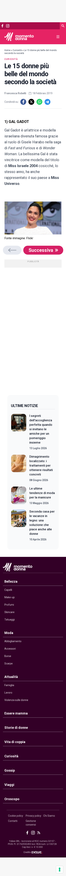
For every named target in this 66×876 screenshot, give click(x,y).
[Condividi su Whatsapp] (39, 102)
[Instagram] (7, 25)
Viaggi (9, 785)
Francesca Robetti (15, 93)
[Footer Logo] (33, 568)
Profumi (9, 604)
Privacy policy (33, 815)
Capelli (8, 589)
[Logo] (19, 36)
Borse (7, 656)
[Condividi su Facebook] (23, 102)
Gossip (9, 770)
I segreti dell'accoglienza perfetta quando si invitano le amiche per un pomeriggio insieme (40, 429)
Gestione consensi (31, 822)
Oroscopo (11, 799)
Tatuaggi (9, 619)
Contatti (12, 820)
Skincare (9, 612)
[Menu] (58, 36)
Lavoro (8, 692)
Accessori (10, 648)
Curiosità (17, 50)
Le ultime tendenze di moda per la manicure (42, 493)
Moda (8, 633)
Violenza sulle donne (16, 700)
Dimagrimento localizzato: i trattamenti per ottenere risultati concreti (41, 465)
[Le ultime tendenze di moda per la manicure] (18, 495)
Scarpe (8, 663)
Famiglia (9, 685)
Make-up (9, 597)
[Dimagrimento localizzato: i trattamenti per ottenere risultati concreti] (18, 468)
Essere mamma (16, 713)
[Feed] (38, 832)
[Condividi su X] (31, 102)
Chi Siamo (49, 815)
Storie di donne (16, 728)
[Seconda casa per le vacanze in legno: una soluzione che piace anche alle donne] (18, 525)
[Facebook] (2, 25)
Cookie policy (15, 815)
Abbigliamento (12, 641)
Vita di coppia (14, 742)
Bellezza (10, 581)
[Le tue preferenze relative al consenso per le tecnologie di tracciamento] (59, 869)
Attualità (11, 677)
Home (7, 50)
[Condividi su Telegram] (47, 102)
